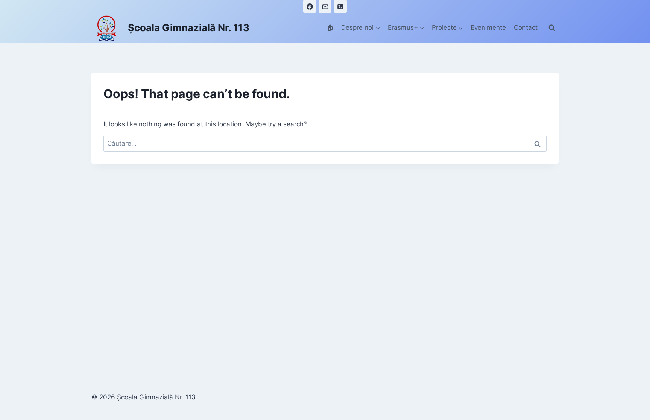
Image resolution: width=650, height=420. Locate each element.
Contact (526, 27)
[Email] (325, 6)
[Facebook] (309, 6)
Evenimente (488, 27)
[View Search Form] (552, 28)
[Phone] (340, 6)
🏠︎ (330, 27)
